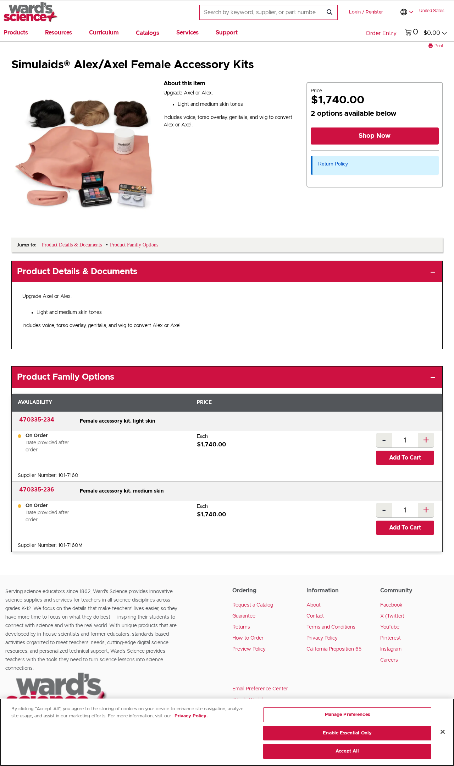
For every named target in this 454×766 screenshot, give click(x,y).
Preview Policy (249, 649)
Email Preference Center (260, 688)
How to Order (248, 638)
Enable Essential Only (347, 733)
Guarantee (243, 616)
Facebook (391, 605)
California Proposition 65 (333, 649)
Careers (389, 660)
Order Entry (381, 33)
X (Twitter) (392, 616)
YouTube (389, 627)
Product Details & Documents (77, 271)
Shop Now (375, 136)
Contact (315, 616)
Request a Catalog (252, 605)
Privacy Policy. (191, 716)
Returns (241, 627)
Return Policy (333, 164)
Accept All (347, 751)
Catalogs (147, 33)
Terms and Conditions (330, 627)
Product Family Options (65, 377)
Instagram (391, 649)
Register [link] (374, 12)
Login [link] (355, 12)
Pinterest (390, 638)
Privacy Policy (322, 638)
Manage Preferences (347, 714)
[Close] (442, 732)
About (313, 605)
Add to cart (405, 458)
